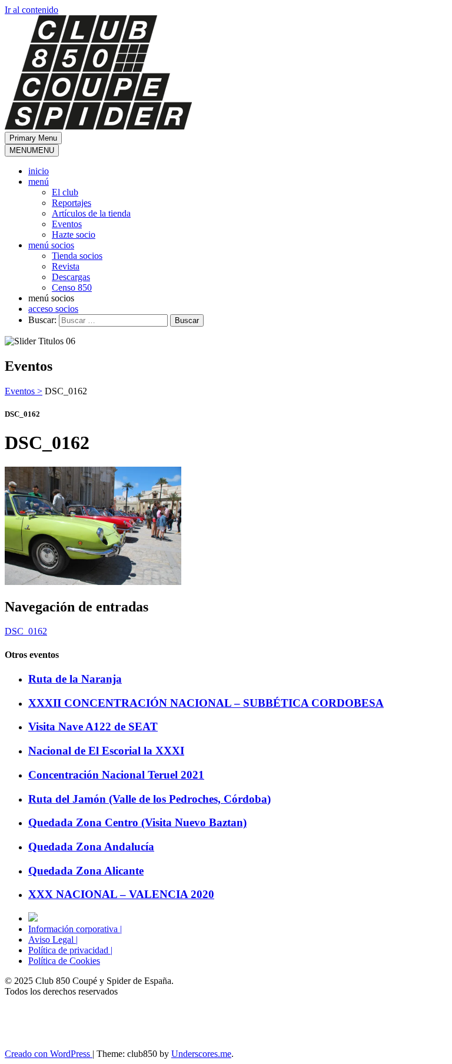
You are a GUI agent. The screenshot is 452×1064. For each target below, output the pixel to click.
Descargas (71, 277)
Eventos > (23, 391)
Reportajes (71, 203)
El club (65, 192)
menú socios (51, 245)
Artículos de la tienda (91, 213)
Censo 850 (72, 287)
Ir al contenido (31, 10)
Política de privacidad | (70, 950)
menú (38, 182)
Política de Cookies (64, 961)
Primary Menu (33, 138)
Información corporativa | (75, 929)
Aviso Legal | (53, 940)
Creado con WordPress (48, 1054)
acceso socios (53, 309)
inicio (38, 171)
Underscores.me (201, 1054)
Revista (65, 266)
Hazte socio (73, 235)
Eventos (67, 224)
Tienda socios (77, 256)
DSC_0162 (26, 631)
